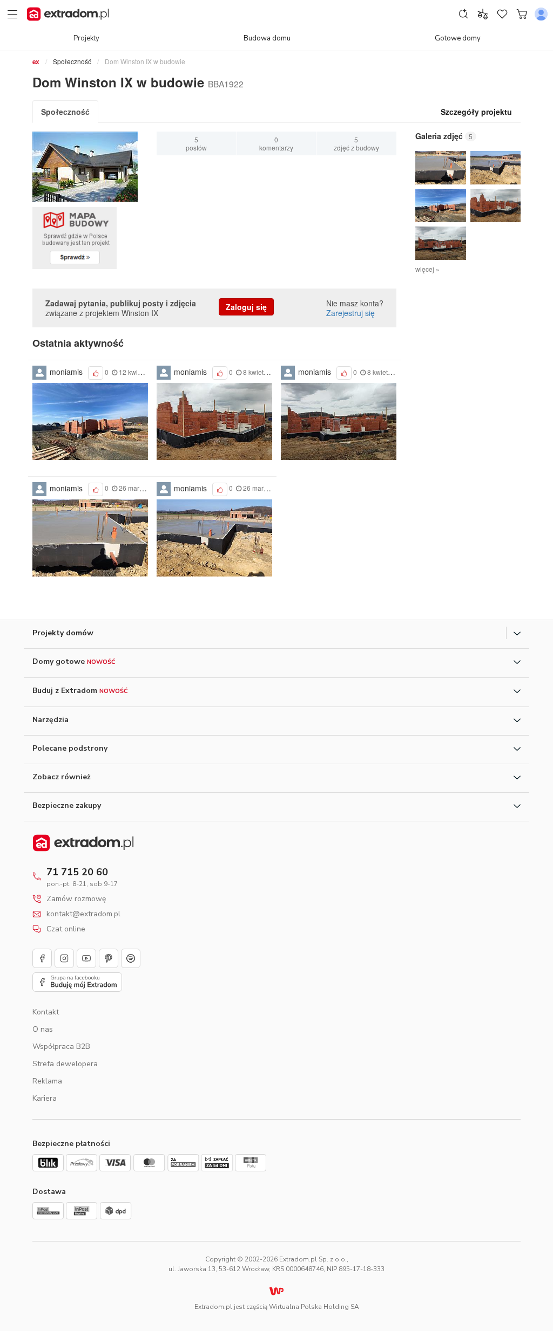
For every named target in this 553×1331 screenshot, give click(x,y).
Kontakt (45, 1012)
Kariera (44, 1098)
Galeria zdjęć (439, 136)
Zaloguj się (246, 306)
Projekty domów (62, 633)
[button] (440, 167)
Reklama (47, 1081)
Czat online (65, 929)
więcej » (427, 268)
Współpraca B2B (61, 1046)
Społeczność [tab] (65, 111)
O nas (42, 1029)
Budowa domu (267, 38)
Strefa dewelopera (65, 1064)
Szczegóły (476, 111)
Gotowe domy (458, 38)
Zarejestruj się (350, 312)
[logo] (67, 14)
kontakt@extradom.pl (83, 914)
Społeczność (72, 61)
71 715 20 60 (77, 872)
